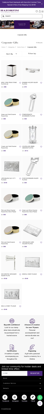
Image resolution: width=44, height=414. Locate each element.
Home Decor (21, 47)
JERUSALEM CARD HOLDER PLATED (28, 243)
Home (3, 47)
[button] (37, 11)
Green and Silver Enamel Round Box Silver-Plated (29, 211)
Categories (11, 47)
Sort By (10, 54)
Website (6, 388)
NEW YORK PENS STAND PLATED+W (9, 83)
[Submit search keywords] (3, 16)
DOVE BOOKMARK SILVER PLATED (30, 179)
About (5, 378)
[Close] (41, 4)
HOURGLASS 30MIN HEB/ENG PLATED (28, 147)
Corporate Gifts (31, 47)
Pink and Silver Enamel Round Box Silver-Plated (8, 211)
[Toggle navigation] (42, 11)
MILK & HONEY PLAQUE (8, 306)
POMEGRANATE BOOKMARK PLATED (28, 115)
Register (34, 373)
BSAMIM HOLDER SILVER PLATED (30, 83)
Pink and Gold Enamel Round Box (8, 243)
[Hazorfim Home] (9, 11)
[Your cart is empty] (40, 11)
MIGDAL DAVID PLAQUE (29, 274)
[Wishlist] (20, 83)
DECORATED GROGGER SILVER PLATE (8, 275)
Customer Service (9, 383)
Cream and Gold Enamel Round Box (8, 147)
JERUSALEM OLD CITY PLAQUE (8, 179)
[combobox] (22, 16)
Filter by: (32, 53)
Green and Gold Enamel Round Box (8, 115)
